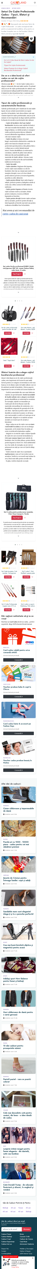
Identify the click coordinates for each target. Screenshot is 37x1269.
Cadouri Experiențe (7, 1242)
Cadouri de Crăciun (26, 1239)
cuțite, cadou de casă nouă (15, 214)
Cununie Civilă (24, 1237)
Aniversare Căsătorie (27, 1244)
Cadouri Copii (6, 1239)
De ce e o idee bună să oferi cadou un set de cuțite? (19, 61)
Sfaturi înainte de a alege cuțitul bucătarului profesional (16, 69)
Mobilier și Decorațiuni (26, 1249)
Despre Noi (5, 1249)
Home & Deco (5, 8)
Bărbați (5, 1207)
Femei (20, 1207)
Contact (3, 1251)
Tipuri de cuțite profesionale (14, 65)
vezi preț (8, 333)
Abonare (26, 1229)
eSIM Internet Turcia (26, 1254)
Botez (22, 1234)
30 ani (28, 1207)
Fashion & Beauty (25, 1251)
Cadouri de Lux (6, 1244)
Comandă (18, 660)
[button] (15, 301)
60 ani (5, 1211)
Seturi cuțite (16, 8)
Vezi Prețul (16, 274)
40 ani (13, 1211)
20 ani (13, 1207)
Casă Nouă (23, 1242)
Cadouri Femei (6, 1234)
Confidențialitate (6, 1254)
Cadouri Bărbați (6, 1237)
